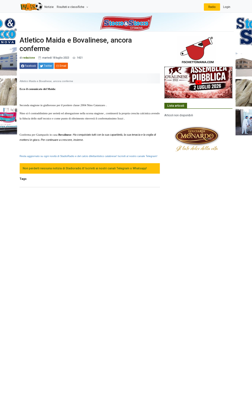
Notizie (49, 7)
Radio (212, 7)
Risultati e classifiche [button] (71, 7)
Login (226, 7)
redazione (29, 57)
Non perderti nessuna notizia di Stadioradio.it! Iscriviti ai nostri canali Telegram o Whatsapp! (85, 168)
